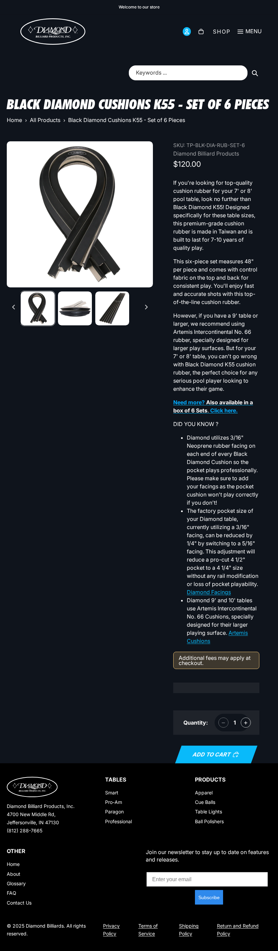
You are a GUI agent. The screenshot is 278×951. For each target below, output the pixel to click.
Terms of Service (148, 929)
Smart (111, 792)
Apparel (204, 792)
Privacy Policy (111, 929)
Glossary (16, 883)
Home (14, 120)
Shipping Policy (189, 929)
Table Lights (208, 811)
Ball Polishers (209, 821)
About (13, 874)
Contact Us (19, 903)
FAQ (11, 893)
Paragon (114, 811)
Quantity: (195, 722)
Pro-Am (113, 802)
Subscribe (209, 897)
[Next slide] (146, 308)
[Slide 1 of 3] (38, 308)
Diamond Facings (209, 592)
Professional (118, 821)
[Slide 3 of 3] (112, 308)
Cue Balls (205, 802)
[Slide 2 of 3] (75, 308)
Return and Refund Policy (238, 929)
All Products (45, 120)
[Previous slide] (14, 308)
